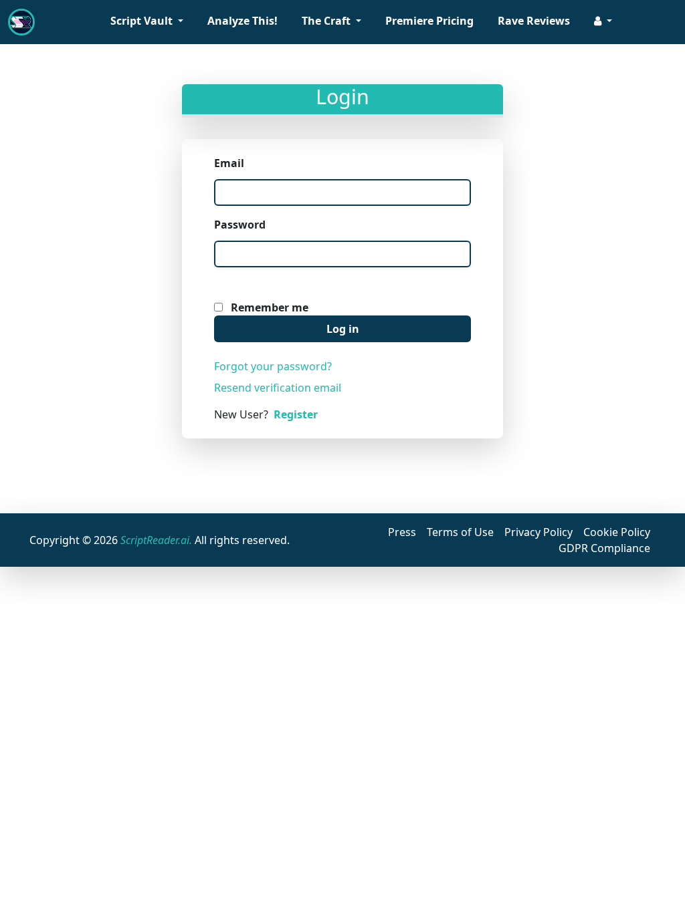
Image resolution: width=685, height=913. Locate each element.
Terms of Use (460, 532)
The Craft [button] (327, 20)
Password (240, 224)
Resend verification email (277, 387)
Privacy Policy (538, 532)
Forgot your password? (273, 366)
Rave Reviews (534, 20)
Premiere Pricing (429, 20)
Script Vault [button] (142, 20)
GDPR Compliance (604, 548)
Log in (342, 328)
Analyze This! (242, 20)
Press (402, 532)
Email (229, 163)
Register (296, 414)
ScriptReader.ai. (156, 540)
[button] (603, 22)
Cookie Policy (616, 532)
